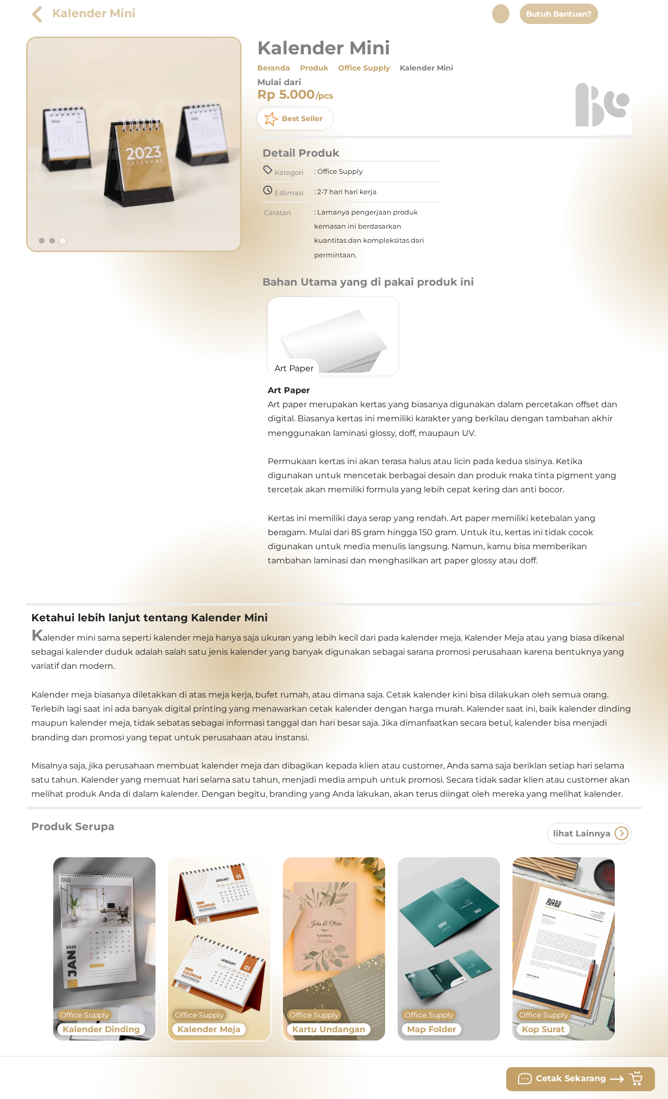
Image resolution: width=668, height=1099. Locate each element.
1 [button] (42, 241)
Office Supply (364, 68)
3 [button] (62, 241)
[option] (134, 144)
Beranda (273, 68)
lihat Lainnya (583, 833)
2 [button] (52, 241)
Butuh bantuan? (559, 14)
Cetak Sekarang (571, 1078)
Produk (314, 68)
